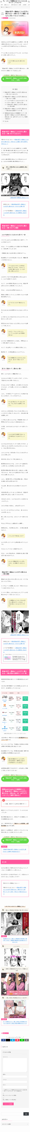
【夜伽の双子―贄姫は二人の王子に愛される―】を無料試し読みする (15, 213)
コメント (5, 1056)
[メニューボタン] (1, 1)
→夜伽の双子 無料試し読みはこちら (19, 197)
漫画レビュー (5, 18)
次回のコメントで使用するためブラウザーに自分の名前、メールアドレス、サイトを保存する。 (15, 1090)
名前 (4, 1074)
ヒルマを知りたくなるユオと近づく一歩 (17, 100)
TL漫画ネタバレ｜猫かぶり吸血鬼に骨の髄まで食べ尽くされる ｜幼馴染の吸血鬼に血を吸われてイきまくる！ (15, 940)
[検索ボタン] (29, 1)
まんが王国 (4, 708)
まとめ (6, 121)
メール (5, 1079)
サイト (4, 1084)
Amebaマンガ (4, 722)
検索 (26, 1114)
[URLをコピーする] (26, 1040)
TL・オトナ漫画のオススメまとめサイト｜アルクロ (15, 1)
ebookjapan (4, 715)
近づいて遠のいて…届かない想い (15, 102)
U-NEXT (4, 730)
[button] (3, 1040)
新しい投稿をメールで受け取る (9, 1099)
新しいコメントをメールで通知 (9, 1095)
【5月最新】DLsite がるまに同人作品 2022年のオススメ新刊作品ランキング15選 (19, 658)
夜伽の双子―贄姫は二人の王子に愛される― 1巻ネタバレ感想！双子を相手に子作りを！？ (15, 142)
